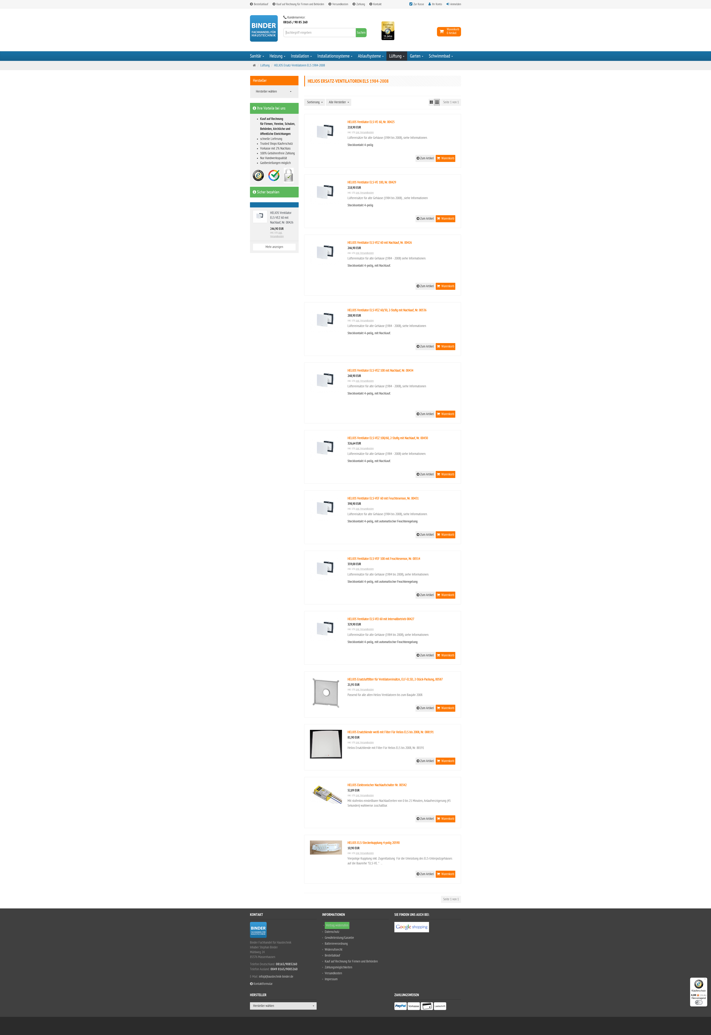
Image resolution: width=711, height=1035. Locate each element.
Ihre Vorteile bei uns (270, 108)
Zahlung (360, 4)
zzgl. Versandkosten (365, 132)
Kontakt (377, 4)
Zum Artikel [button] (426, 158)
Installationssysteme (334, 56)
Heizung (276, 56)
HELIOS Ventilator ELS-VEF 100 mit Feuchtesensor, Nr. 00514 (384, 559)
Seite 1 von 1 (451, 102)
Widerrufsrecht (333, 950)
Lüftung (396, 56)
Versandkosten (340, 4)
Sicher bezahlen (267, 192)
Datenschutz (332, 932)
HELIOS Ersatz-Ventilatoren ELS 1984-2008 (299, 65)
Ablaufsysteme (370, 56)
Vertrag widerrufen (337, 925)
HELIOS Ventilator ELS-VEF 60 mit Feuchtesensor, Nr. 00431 (383, 498)
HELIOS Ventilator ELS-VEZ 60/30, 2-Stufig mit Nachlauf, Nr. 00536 (387, 310)
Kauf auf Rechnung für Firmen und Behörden (300, 4)
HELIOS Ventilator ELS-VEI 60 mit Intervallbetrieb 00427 (381, 619)
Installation (300, 56)
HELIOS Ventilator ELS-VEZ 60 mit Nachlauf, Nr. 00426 (380, 243)
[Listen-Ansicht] (437, 102)
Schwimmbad (440, 56)
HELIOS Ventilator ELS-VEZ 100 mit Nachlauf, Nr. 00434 (380, 371)
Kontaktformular (263, 984)
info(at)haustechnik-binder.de (276, 977)
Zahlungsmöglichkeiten (338, 967)
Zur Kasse (418, 4)
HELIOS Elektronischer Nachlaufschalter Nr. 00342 (377, 785)
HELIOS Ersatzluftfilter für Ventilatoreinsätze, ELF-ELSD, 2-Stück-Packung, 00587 (395, 679)
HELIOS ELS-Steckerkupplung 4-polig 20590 (374, 843)
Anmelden (455, 4)
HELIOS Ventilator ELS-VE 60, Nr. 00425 (371, 122)
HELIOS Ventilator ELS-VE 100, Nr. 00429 (372, 182)
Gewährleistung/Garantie (339, 938)
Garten (415, 56)
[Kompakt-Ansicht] (431, 102)
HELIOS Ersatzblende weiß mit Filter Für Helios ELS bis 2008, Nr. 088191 (391, 732)
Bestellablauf (260, 4)
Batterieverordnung (336, 944)
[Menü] (705, 980)
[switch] (698, 1002)
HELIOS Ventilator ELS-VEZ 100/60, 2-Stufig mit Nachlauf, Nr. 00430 (388, 438)
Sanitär (256, 56)
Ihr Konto (437, 4)
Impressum (331, 979)
